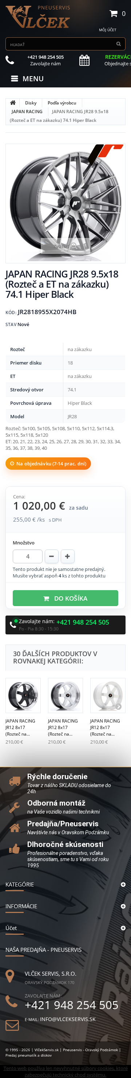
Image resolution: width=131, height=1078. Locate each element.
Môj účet (107, 29)
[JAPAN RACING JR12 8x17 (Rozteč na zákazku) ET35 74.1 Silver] (65, 695)
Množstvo (24, 542)
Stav (10, 324)
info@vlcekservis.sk (68, 1019)
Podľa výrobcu (62, 103)
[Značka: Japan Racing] (105, 155)
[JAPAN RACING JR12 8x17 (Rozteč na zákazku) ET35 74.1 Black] (23, 695)
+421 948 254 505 (82, 622)
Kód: (10, 312)
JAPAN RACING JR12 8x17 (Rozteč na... (20, 727)
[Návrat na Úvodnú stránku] (13, 103)
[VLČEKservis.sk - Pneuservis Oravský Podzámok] (38, 17)
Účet (11, 927)
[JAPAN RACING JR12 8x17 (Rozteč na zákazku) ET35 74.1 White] (108, 695)
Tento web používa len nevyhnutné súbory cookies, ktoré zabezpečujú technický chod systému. (66, 1071)
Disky (30, 103)
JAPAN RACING (27, 111)
